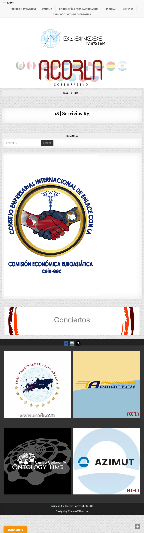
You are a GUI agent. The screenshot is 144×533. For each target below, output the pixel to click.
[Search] (78, 343)
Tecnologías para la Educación (78, 9)
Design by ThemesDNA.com (72, 511)
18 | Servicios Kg (72, 113)
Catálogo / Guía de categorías (72, 14)
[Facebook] (66, 343)
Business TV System (23, 9)
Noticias (128, 9)
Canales (47, 9)
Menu (10, 3)
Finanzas (110, 9)
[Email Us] (72, 343)
